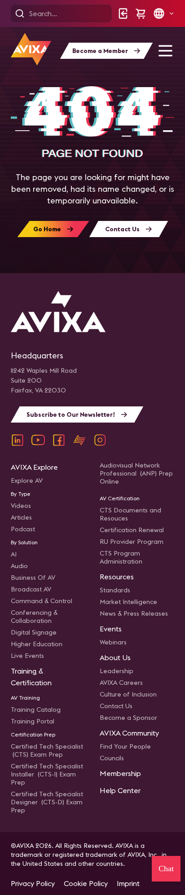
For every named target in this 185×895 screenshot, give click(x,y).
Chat (166, 868)
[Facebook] (59, 440)
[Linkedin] (17, 440)
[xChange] (79, 440)
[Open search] (20, 13)
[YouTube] (38, 440)
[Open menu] (165, 51)
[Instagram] (100, 440)
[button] (163, 13)
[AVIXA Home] (31, 49)
